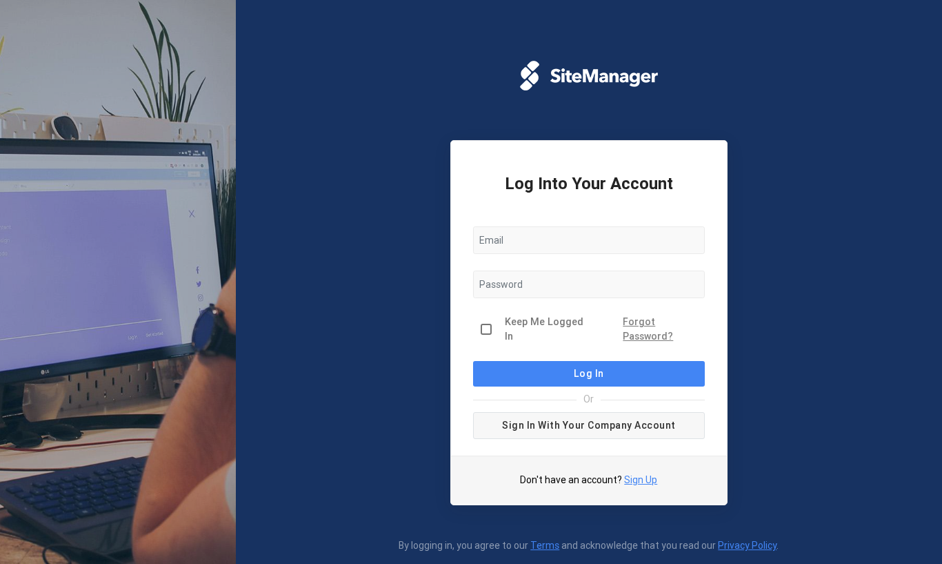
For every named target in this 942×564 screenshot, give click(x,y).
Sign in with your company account (589, 425)
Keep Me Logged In (544, 329)
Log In (589, 373)
